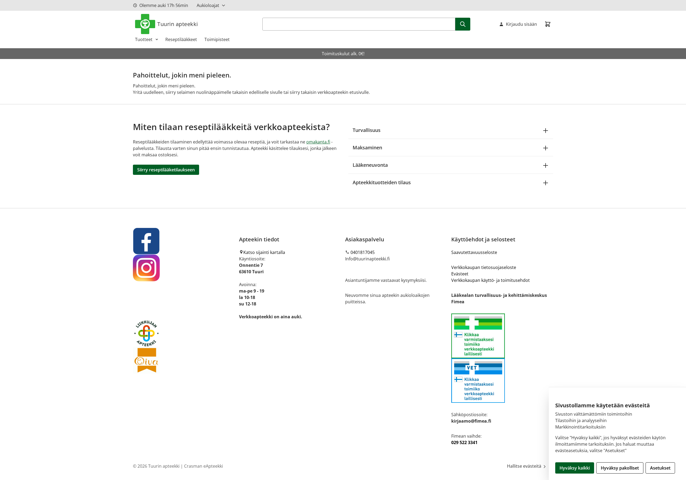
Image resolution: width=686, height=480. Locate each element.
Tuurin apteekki (177, 24)
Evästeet (459, 274)
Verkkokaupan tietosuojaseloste (483, 267)
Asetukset (660, 468)
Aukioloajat (208, 5)
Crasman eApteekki (203, 466)
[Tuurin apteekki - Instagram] (184, 267)
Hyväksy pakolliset (620, 468)
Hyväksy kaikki (575, 468)
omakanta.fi (318, 142)
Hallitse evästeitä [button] (524, 466)
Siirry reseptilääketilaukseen (166, 170)
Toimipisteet (217, 39)
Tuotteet (143, 39)
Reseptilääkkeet (181, 39)
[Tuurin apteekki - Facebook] (184, 241)
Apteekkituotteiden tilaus (382, 182)
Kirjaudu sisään (521, 24)
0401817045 (363, 252)
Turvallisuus (367, 130)
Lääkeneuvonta (370, 165)
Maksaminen (367, 147)
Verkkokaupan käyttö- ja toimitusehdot (490, 280)
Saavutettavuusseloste (474, 252)
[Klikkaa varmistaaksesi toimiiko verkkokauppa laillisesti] (502, 358)
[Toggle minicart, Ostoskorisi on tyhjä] (547, 24)
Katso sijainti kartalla (264, 252)
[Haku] (462, 24)
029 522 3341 (464, 442)
